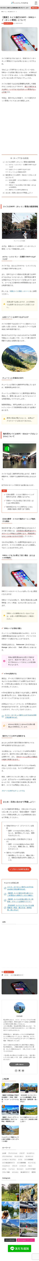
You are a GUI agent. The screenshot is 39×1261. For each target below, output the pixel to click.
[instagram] (16, 1070)
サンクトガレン (19, 1156)
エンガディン (30, 1153)
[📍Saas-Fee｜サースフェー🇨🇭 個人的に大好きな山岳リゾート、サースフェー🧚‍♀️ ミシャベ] (28, 1192)
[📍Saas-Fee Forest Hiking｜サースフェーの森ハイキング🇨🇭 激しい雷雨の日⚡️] (10, 1192)
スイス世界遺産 (28, 1159)
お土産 (4, 1153)
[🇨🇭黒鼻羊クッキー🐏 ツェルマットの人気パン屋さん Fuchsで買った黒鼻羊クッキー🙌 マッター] (10, 1210)
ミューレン (11, 1169)
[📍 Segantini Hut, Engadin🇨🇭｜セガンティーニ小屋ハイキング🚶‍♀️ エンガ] (28, 1228)
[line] (19, 1070)
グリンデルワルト (7, 1156)
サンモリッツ (29, 1156)
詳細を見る (35, 7)
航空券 (34, 1172)
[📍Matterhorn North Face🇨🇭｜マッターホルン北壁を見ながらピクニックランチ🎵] (10, 1228)
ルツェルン (15, 1172)
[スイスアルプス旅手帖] (19, 3)
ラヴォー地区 (6, 1172)
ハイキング (23, 1166)
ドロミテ (14, 1166)
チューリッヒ (32, 1162)
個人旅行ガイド (8, 23)
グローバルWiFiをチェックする (13, 791)
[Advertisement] (19, 128)
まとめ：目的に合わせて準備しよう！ (19, 193)
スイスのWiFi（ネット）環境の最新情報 (20, 162)
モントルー (20, 1169)
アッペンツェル (12, 1153)
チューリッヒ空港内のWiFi (17, 172)
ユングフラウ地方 (31, 1169)
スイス (6, 975)
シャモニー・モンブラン (9, 1159)
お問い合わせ (20, 1064)
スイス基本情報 (21, 1162)
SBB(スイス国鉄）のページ (20, 291)
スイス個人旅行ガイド (17, 975)
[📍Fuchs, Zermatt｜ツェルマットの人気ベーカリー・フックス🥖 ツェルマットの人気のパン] (28, 1210)
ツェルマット (6, 1166)
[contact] (23, 1070)
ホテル (4, 1169)
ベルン (30, 1166)
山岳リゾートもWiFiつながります (20, 169)
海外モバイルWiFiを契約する (18, 190)
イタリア (22, 1153)
